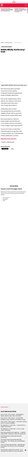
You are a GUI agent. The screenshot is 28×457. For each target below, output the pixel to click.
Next (27, 10)
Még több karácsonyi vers (8, 139)
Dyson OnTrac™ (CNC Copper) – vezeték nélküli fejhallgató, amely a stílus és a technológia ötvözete (21, 10)
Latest (14, 2)
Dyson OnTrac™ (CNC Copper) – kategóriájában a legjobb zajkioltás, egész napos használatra (7, 10)
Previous (0, 10)
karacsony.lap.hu (4, 407)
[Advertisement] (14, 27)
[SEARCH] (26, 5)
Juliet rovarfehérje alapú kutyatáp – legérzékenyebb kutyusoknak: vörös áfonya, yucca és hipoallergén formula (13, 446)
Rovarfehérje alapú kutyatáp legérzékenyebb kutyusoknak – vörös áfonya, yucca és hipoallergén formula (13, 441)
